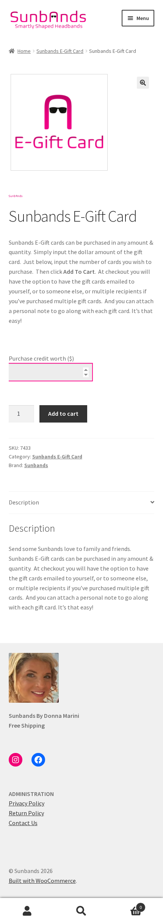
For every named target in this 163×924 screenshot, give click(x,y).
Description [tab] (24, 502)
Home (24, 51)
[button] (143, 83)
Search (81, 911)
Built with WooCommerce (42, 880)
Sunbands (36, 465)
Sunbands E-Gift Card (59, 51)
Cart (125, 904)
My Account (27, 911)
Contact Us (23, 823)
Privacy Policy (26, 803)
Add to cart (63, 413)
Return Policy (26, 813)
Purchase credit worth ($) (41, 358)
